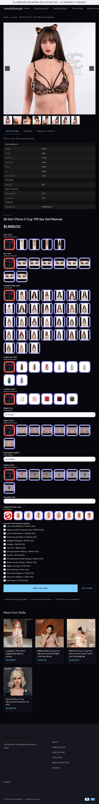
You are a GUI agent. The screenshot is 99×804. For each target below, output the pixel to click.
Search (7, 782)
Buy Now (87, 588)
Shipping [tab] (27, 131)
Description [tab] (12, 131)
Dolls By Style (60, 8)
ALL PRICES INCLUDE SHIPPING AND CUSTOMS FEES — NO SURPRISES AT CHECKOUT (49, 2)
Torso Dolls (77, 8)
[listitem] (8, 120)
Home (27, 8)
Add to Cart (40, 588)
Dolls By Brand (41, 8)
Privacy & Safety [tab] (46, 131)
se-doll (14, 17)
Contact (56, 767)
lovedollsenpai (13, 8)
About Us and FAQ (60, 762)
